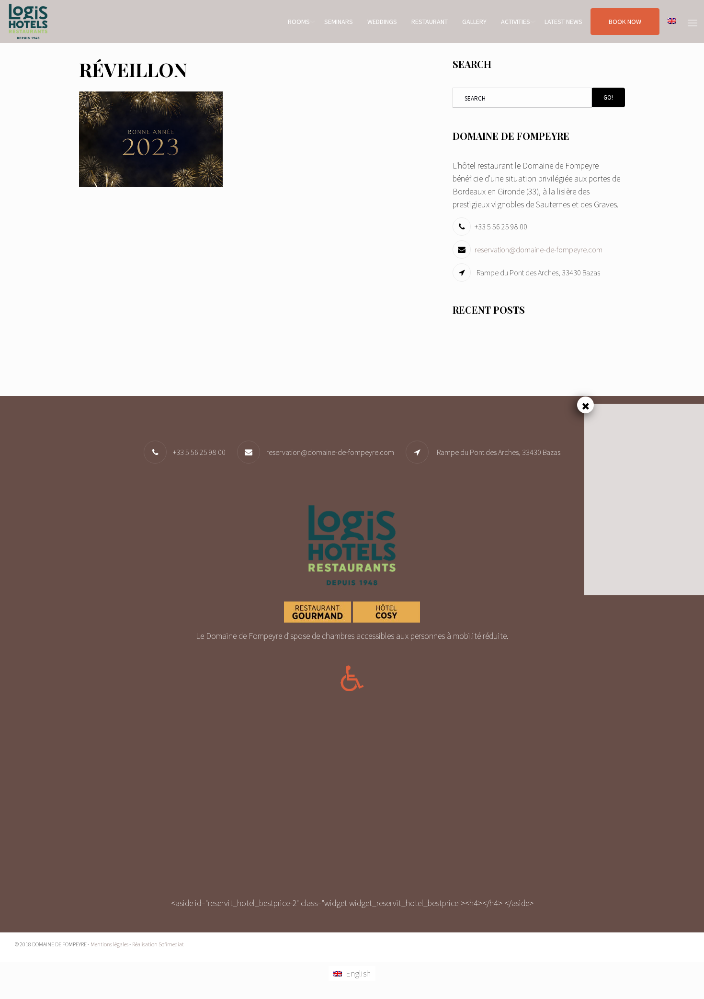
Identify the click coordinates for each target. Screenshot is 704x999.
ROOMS (299, 21)
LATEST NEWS (563, 21)
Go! (608, 97)
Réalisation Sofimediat (158, 944)
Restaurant (429, 21)
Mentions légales (109, 944)
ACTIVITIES (515, 21)
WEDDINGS (382, 21)
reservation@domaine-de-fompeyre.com (538, 249)
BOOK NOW (625, 21)
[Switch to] (672, 21)
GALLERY (474, 21)
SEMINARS (338, 21)
